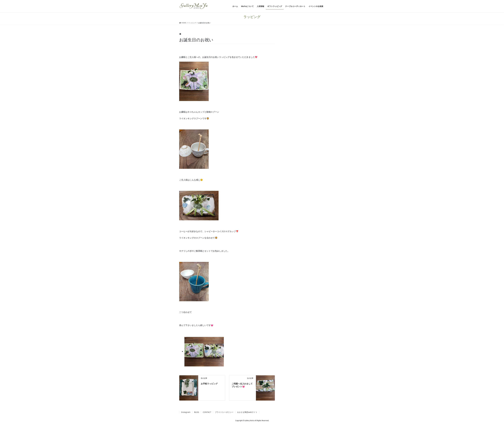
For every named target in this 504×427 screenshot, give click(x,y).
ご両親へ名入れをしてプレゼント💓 (242, 385)
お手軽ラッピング (209, 383)
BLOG (196, 412)
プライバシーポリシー (224, 412)
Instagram (185, 412)
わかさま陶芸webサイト (247, 412)
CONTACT (207, 412)
